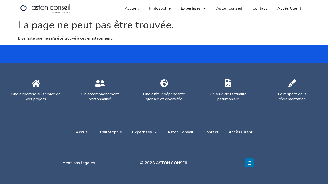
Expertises (191, 8)
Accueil (132, 8)
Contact (259, 8)
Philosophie (160, 8)
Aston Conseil (229, 8)
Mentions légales (78, 163)
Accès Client (289, 8)
